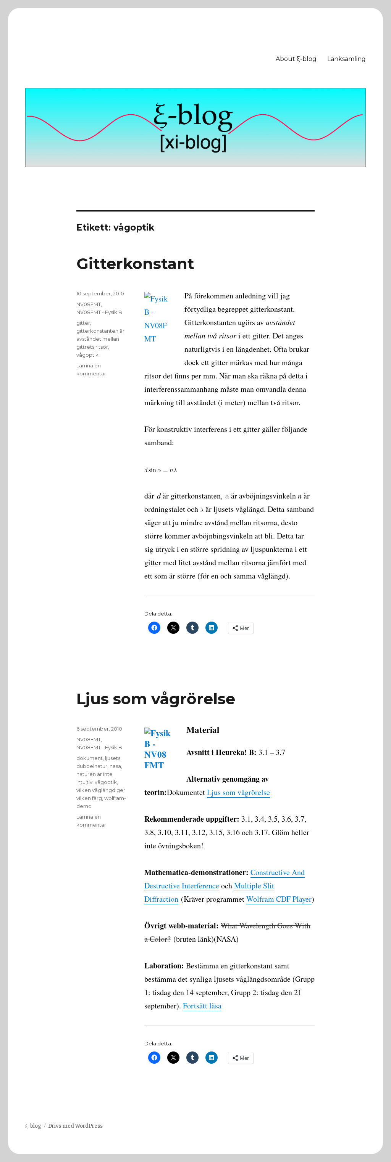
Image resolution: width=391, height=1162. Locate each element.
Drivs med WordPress (75, 1126)
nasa (115, 766)
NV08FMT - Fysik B (99, 312)
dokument (89, 758)
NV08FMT (88, 304)
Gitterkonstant (135, 263)
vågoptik (87, 355)
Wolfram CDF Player (279, 899)
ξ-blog (33, 1126)
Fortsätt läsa (202, 1005)
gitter (83, 323)
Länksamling (346, 59)
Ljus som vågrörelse (155, 698)
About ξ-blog (296, 59)
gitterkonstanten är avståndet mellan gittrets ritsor (100, 339)
